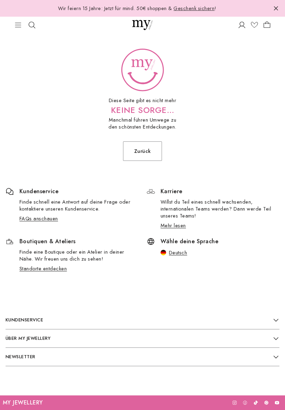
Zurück (142, 151)
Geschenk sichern (193, 8)
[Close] (275, 8)
